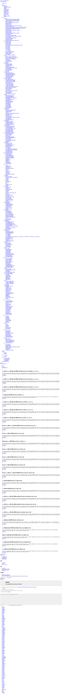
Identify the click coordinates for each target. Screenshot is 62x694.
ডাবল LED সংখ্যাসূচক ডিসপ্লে (9, 214)
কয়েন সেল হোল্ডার (8, 147)
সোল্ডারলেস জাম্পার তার (8, 348)
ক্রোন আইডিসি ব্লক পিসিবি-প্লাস (10, 119)
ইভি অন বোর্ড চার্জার (8, 139)
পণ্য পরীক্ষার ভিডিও (6, 360)
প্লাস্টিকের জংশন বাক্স (8, 304)
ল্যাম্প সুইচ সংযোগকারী (8, 70)
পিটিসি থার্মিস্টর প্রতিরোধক (9, 249)
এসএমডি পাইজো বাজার (8, 153)
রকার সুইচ (7, 165)
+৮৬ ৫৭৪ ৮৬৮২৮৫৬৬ (3, 1)
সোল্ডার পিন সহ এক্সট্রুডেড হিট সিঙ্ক (10, 340)
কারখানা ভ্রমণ (5, 8)
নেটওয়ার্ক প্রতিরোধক (8, 251)
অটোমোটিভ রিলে (8, 317)
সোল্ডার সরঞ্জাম (7, 349)
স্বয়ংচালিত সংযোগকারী (6, 125)
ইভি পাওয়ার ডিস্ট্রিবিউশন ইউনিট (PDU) (11, 137)
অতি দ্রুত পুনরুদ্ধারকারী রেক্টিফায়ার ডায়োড (11, 224)
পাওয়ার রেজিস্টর (8, 248)
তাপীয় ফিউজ (7, 239)
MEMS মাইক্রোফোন (8, 162)
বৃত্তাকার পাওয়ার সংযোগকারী (9, 72)
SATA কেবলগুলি (8, 194)
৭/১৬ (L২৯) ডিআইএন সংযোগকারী (10, 51)
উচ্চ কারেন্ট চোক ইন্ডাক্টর (8, 260)
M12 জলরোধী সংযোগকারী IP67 (10, 75)
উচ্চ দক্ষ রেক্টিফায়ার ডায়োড (9, 222)
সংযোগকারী (5, 18)
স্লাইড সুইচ (7, 172)
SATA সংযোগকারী (8, 34)
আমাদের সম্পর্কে (4, 5)
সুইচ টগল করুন (7, 169)
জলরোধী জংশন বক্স (8, 66)
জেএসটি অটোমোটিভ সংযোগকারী (9, 130)
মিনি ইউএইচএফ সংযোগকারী (9, 52)
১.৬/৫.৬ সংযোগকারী (8, 50)
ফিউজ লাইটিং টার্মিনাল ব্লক (9, 69)
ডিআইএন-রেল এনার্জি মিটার (9, 207)
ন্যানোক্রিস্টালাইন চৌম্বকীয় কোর (10, 267)
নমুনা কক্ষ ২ (5, 353)
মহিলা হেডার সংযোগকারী (8, 21)
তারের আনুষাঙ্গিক (6, 175)
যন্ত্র (4, 343)
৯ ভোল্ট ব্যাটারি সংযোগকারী (9, 150)
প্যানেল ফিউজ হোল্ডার (8, 238)
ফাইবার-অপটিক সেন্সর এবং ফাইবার (10, 297)
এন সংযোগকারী (7, 49)
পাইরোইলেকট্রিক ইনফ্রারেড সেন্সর (10, 293)
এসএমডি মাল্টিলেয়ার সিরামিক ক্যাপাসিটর (10, 272)
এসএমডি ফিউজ (7, 230)
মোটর (4, 329)
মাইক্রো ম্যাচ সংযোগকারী (9, 23)
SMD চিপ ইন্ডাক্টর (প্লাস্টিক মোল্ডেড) (10, 265)
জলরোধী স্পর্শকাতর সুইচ (8, 167)
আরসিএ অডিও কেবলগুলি (9, 198)
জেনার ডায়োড (7, 226)
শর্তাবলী (5, 16)
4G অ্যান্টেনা (7, 62)
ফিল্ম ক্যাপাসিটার (7, 270)
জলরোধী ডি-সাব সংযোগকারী (9, 123)
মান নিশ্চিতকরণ (5, 12)
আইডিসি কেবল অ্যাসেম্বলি (9, 189)
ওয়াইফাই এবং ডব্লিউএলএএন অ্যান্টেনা (10, 58)
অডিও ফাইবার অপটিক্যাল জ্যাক (9, 79)
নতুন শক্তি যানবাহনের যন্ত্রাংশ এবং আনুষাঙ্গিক (9, 132)
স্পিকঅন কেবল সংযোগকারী (9, 92)
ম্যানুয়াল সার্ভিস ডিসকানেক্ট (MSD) (10, 136)
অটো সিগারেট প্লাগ (8, 344)
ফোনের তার (7, 193)
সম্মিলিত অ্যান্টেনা (8, 59)
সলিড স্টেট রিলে (7, 318)
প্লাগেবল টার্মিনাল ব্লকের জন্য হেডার (10, 99)
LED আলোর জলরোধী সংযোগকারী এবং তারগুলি (11, 67)
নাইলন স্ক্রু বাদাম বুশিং (8, 181)
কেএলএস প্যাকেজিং (6, 13)
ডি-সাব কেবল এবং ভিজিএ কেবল (9, 195)
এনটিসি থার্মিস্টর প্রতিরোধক (9, 256)
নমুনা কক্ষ (3, 351)
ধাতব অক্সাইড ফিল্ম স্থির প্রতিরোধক (10, 254)
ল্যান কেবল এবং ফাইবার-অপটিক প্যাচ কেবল (11, 192)
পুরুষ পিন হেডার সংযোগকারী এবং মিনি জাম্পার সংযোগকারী (12, 20)
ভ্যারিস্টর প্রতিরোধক (8, 250)
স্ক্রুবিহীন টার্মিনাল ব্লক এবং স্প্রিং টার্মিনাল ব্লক (11, 97)
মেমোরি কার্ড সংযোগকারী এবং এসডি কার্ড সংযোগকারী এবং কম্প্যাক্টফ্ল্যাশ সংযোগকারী (15, 28)
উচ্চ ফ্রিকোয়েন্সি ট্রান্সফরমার (9, 266)
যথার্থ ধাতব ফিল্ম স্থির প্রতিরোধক (9, 253)
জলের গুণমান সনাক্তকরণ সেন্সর (9, 292)
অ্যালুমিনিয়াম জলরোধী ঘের (9, 313)
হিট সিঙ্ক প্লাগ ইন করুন (9, 339)
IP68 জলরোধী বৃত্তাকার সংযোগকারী (10, 73)
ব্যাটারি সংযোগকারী (6, 142)
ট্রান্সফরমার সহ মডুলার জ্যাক (9, 110)
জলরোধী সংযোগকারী (6, 120)
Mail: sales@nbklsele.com (6, 575)
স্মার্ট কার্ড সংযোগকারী (8, 29)
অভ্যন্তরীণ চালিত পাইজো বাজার (9, 155)
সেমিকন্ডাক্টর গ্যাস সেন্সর (8, 287)
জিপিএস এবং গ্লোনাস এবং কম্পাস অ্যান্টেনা (11, 56)
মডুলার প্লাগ (7, 112)
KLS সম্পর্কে (5, 6)
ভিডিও (3, 357)
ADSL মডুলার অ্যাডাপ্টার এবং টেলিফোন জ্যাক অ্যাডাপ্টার (13, 117)
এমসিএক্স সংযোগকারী (8, 43)
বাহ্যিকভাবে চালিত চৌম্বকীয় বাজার (10, 157)
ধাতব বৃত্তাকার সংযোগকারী (9, 76)
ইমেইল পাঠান (1, 579)
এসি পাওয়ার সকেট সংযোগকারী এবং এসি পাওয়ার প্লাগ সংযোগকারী (13, 36)
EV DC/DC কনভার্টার (8, 138)
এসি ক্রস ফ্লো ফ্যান (8, 328)
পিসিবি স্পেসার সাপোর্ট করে (9, 176)
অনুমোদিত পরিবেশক (6, 10)
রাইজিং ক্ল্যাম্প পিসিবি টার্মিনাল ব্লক (10, 96)
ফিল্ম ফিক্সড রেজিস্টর (8, 252)
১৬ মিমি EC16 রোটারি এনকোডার (10, 283)
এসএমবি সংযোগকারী (8, 42)
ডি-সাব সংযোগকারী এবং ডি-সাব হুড (10, 26)
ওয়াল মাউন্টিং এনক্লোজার (9, 302)
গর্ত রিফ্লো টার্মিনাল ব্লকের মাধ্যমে (10, 95)
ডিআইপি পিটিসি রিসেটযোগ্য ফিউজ (10, 232)
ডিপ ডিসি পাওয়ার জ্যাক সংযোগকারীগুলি (10, 81)
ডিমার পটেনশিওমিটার (8, 246)
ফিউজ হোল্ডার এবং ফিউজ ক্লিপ (9, 237)
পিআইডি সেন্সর (7, 286)
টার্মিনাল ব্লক (5, 94)
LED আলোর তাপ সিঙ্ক (9, 342)
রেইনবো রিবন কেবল (8, 188)
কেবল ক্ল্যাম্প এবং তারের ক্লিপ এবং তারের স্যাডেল (11, 177)
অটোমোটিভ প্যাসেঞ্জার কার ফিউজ (9, 240)
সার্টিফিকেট (5, 7)
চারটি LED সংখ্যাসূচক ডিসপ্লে (9, 216)
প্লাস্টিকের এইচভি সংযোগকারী (9, 133)
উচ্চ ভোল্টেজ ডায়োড (8, 229)
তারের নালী (7, 180)
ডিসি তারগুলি (7, 200)
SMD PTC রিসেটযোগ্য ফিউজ (9, 231)
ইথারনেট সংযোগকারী (6, 108)
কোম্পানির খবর (5, 355)
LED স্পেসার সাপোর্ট (8, 219)
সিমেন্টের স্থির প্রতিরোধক (9, 255)
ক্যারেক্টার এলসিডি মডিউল (9, 211)
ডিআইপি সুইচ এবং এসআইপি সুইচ (10, 168)
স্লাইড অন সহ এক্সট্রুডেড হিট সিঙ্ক (10, 341)
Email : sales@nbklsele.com (4, 0)
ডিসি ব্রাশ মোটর (7, 331)
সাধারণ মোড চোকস (8, 263)
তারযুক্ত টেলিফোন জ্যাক (9, 118)
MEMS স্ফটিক (8, 279)
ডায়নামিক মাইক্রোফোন (8, 163)
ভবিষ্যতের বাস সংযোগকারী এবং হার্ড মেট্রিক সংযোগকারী (12, 40)
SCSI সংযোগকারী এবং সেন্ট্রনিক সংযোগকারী (11, 37)
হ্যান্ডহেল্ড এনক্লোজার (8, 303)
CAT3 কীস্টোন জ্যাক (8, 116)
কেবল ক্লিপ (7, 179)
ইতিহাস (5, 15)
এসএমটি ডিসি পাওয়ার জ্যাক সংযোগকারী (10, 80)
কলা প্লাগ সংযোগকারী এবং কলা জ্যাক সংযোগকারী (11, 90)
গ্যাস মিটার (7, 208)
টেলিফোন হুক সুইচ (8, 173)
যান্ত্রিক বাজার (7, 158)
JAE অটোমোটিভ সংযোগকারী (9, 129)
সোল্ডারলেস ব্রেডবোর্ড (8, 347)
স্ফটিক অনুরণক (7, 274)
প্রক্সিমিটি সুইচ (7, 295)
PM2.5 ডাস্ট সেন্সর (8, 290)
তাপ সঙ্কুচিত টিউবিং (8, 345)
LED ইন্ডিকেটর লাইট (8, 218)
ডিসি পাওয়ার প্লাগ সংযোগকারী (9, 83)
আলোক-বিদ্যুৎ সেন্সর (8, 296)
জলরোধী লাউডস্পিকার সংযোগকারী (10, 124)
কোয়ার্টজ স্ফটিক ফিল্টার (8, 276)
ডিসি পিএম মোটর (8, 333)
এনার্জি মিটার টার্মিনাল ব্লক (9, 205)
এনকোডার (5, 280)
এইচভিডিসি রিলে (8, 141)
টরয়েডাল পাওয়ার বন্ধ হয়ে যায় (9, 261)
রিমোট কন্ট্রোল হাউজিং (8, 312)
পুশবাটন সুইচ (7, 170)
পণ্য (2, 17)
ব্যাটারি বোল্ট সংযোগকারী (8, 146)
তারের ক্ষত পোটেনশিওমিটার (9, 244)
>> (3, 554)
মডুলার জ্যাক (7, 109)
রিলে (4, 315)
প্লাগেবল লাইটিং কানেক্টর (8, 68)
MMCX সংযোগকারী (8, 44)
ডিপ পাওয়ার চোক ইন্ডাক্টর (8, 259)
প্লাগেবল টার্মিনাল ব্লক (8, 98)
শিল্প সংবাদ (5, 356)
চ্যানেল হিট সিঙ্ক (8, 338)
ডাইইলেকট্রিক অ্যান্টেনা (8, 60)
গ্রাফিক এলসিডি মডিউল (8, 212)
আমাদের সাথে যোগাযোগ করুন (5, 361)
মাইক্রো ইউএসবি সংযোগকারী (9, 33)
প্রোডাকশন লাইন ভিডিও (7, 358)
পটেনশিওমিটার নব (8, 245)
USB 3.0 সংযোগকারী (8, 31)
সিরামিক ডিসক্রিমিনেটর (8, 278)
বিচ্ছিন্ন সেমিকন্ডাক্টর (6, 220)
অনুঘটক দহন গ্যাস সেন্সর (9, 289)
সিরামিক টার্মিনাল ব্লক (8, 103)
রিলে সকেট (7, 321)
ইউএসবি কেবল (7, 190)
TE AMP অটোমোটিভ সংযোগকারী (10, 126)
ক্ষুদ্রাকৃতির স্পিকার (8, 159)
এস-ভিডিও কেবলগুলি (8, 201)
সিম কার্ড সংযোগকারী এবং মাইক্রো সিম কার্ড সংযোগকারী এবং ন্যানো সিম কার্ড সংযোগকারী (16, 27)
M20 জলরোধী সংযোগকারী (9, 77)
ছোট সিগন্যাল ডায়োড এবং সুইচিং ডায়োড (10, 227)
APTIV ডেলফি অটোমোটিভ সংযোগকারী (10, 128)
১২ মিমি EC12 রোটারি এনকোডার (10, 282)
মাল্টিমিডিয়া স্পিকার (8, 160)
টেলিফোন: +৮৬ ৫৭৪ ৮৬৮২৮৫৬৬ (6, 574)
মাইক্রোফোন (7, 161)
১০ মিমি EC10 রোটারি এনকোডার (10, 281)
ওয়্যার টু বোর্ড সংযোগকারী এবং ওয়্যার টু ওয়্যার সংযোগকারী (12, 19)
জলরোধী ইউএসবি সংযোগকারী (9, 121)
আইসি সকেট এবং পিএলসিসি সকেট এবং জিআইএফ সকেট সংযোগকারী (14, 25)
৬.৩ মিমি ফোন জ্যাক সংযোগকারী (9, 85)
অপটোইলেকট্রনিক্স (6, 209)
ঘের (4, 299)
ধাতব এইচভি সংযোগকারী (9, 134)
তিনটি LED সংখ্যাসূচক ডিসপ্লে (9, 215)
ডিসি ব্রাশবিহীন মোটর (8, 332)
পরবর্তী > (2, 554)
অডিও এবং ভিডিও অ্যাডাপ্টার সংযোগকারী (10, 93)
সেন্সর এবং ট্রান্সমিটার (6, 285)
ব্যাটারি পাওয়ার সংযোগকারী (9, 143)
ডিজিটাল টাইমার (7, 322)
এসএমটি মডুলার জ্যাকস (8, 111)
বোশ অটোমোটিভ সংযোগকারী (9, 127)
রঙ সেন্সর (7, 298)
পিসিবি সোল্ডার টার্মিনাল (8, 106)
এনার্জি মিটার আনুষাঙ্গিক (6, 202)
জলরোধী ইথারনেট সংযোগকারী (9, 122)
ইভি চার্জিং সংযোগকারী (8, 140)
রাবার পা (7, 183)
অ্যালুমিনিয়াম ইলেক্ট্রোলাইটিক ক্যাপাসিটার (10, 269)
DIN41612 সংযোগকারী (9, 39)
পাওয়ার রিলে (7, 316)
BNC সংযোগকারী (8, 47)
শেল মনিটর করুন (8, 310)
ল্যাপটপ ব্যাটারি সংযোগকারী (9, 151)
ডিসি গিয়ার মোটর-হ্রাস (8, 330)
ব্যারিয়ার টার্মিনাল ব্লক (8, 100)
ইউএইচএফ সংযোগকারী (8, 53)
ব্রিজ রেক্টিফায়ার (7, 221)
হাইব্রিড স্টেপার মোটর (8, 335)
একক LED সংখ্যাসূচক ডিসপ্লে (9, 213)
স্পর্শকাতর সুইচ (7, 166)
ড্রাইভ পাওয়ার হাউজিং (8, 311)
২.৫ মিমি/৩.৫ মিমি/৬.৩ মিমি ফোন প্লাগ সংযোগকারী (12, 86)
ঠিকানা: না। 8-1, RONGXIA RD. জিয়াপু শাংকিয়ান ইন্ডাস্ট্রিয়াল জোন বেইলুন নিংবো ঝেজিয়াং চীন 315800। (15, 576)
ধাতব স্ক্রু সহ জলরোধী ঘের (9, 300)
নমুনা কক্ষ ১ (5, 352)
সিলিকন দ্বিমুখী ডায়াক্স (8, 228)
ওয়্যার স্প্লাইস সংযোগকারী (9, 65)
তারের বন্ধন (7, 178)
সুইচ (4, 164)
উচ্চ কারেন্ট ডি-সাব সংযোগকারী (9, 38)
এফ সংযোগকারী (7, 46)
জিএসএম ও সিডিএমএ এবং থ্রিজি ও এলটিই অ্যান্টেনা (12, 57)
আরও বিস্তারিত (4, 375)
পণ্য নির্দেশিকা (3, 562)
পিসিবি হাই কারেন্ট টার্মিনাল (9, 107)
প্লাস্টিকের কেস (7, 305)
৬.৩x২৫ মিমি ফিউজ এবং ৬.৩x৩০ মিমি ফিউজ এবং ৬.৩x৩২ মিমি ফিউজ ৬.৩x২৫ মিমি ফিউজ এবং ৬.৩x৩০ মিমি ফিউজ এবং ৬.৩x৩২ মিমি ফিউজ (22, 236)
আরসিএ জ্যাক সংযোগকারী (9, 88)
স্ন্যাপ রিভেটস (7, 182)
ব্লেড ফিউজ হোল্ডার (8, 241)
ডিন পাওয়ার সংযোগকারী (8, 82)
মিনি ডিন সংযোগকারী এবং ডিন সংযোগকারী (10, 87)
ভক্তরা (5, 323)
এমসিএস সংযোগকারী (8, 102)
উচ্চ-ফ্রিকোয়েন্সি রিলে (8, 320)
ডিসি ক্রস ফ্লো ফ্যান (8, 327)
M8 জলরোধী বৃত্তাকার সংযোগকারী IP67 (10, 74)
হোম (2, 4)
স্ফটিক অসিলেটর (8, 275)
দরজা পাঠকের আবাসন (8, 309)
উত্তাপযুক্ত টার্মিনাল (8, 105)
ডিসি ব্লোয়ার (7, 325)
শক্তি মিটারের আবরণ (8, 206)
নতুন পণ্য (3, 350)
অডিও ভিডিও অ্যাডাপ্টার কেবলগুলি (10, 196)
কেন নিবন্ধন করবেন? (6, 14)
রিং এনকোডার (7, 284)
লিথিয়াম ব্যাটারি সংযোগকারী (9, 145)
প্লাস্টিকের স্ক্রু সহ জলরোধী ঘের (9, 301)
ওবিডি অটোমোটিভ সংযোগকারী (9, 131)
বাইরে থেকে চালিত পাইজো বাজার (9, 156)
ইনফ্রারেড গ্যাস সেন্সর (8, 288)
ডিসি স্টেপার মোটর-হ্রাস (8, 334)
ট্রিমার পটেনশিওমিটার (8, 243)
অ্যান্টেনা (5, 55)
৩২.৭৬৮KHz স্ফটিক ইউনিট (9, 273)
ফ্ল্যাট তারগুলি (7, 187)
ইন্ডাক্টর (4, 257)
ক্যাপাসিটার (5, 268)
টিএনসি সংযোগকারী (8, 48)
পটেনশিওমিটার (5, 242)
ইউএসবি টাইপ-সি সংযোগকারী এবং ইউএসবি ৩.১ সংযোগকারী (13, 30)
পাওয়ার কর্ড (7, 191)
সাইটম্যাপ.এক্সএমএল (4, 564)
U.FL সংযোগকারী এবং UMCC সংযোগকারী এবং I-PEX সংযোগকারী (14, 45)
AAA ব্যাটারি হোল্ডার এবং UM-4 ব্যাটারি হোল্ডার (11, 149)
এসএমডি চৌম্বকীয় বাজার (9, 154)
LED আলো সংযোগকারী (9, 63)
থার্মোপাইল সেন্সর (8, 291)
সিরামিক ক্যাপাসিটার (8, 271)
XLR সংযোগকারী (8, 89)
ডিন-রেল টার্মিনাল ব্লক (8, 104)
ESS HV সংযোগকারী (8, 135)
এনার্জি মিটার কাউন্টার (8, 203)
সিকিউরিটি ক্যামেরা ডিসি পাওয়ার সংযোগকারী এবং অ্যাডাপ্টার (13, 346)
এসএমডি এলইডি (8, 210)
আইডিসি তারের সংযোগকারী (9, 115)
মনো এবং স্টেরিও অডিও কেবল (9, 199)
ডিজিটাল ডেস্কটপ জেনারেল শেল (9, 306)
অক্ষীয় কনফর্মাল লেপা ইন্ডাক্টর (9, 258)
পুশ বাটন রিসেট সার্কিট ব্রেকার (9, 233)
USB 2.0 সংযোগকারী (8, 32)
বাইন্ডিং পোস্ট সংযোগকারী (9, 91)
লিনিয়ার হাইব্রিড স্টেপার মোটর (9, 336)
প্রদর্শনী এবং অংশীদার (6, 9)
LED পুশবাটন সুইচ (8, 171)
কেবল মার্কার (7, 185)
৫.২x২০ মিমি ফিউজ (8, 235)
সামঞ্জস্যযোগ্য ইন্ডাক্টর (8, 262)
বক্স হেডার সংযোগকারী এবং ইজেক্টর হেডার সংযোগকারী (12, 22)
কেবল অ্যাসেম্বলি (6, 186)
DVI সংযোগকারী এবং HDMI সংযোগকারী (11, 35)
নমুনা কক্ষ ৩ (5, 354)
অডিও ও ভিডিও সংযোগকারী (7, 78)
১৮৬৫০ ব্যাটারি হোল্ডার (8, 148)
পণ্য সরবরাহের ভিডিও (6, 359)
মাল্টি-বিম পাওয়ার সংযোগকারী (9, 152)
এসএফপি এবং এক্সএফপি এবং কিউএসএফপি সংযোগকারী (12, 113)
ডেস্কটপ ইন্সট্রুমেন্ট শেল (8, 308)
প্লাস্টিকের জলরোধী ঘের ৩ (9, 314)
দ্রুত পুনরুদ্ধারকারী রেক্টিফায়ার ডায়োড (10, 223)
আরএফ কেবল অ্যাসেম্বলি (9, 61)
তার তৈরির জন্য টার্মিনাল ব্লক (9, 64)
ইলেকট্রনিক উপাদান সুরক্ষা (9, 184)
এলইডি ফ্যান (7, 326)
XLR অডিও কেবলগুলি (8, 197)
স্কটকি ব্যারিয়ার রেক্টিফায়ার (9, 225)
